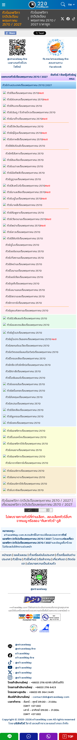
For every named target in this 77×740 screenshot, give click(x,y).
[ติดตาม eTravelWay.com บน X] (62, 18)
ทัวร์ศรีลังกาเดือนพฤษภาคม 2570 (25, 153)
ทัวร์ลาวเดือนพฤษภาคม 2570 (23, 232)
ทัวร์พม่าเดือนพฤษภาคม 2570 (24, 225)
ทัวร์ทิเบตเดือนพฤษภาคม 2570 (24, 106)
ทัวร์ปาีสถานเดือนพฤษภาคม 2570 (25, 258)
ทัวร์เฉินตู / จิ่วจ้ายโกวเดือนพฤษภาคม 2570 (31, 112)
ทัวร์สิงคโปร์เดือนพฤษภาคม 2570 (26, 186)
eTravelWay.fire (24, 657)
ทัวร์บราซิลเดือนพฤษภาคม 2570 (25, 490)
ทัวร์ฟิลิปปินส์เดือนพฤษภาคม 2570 (25, 146)
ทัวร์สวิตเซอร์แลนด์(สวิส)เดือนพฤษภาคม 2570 (32, 352)
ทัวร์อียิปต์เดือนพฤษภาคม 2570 (25, 238)
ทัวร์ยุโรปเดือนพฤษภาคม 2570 (24, 333)
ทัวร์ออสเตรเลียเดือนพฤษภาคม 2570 (28, 325)
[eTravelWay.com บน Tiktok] (73, 18)
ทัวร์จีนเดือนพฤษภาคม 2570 (23, 93)
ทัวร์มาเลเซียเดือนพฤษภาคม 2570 (26, 192)
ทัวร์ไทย (17, 559)
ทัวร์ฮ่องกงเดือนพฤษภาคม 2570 (25, 99)
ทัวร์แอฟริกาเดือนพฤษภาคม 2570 (26, 431)
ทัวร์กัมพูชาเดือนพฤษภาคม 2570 (25, 213)
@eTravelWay (23, 662)
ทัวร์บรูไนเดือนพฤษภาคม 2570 (24, 198)
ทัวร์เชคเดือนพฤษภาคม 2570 (23, 423)
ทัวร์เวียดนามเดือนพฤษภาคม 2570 (26, 219)
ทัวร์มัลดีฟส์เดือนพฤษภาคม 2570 (26, 173)
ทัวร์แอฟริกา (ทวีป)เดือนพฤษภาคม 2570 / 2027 (11, 18)
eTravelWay (22, 653)
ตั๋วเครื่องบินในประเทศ (41, 555)
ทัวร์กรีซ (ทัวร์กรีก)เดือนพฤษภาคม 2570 (28, 365)
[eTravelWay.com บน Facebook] (68, 18)
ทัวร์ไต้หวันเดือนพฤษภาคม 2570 (25, 126)
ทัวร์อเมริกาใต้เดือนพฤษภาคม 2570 (27, 484)
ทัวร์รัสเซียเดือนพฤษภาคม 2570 (25, 410)
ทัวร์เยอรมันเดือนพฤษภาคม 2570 (26, 384)
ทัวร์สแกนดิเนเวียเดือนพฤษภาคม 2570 (27, 345)
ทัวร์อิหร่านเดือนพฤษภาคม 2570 (24, 264)
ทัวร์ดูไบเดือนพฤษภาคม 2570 (22, 245)
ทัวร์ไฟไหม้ (30, 559)
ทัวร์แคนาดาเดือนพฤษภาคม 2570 (26, 477)
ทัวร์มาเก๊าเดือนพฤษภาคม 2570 (24, 119)
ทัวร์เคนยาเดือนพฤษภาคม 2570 (24, 450)
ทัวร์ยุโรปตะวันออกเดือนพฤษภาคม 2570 (28, 339)
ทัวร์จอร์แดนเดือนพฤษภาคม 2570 (25, 251)
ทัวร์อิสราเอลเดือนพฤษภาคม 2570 (25, 296)
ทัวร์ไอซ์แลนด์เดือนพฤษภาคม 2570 (25, 378)
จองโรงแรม (20, 555)
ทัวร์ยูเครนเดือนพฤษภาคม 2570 (25, 416)
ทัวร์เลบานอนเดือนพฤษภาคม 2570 (25, 290)
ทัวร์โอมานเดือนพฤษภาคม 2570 (24, 270)
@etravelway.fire (17, 59)
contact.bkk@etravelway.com (51, 697)
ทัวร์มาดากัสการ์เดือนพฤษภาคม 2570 (27, 463)
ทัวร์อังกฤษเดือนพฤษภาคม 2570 (24, 397)
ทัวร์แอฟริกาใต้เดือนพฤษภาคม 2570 (27, 443)
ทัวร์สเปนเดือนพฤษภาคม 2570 (23, 403)
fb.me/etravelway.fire (56, 59)
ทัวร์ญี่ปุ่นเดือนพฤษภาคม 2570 (24, 133)
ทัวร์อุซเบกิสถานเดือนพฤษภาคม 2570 (27, 310)
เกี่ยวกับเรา (59, 559)
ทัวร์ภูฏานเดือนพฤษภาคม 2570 (23, 179)
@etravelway (39, 589)
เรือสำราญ (44, 559)
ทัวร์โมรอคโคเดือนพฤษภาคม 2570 (26, 437)
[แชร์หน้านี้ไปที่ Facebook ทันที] (10, 34)
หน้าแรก (7, 555)
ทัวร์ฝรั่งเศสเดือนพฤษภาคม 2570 (26, 391)
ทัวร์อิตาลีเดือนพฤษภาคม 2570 (23, 371)
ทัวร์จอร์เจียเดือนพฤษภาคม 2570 (24, 277)
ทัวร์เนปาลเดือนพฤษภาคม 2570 (25, 166)
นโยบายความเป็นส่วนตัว (41, 563)
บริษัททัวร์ (19, 723)
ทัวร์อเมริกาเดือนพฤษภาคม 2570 (25, 471)
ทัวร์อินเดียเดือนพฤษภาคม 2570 (25, 160)
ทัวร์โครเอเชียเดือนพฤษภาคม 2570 (25, 358)
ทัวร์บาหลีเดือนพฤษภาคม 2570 (24, 205)
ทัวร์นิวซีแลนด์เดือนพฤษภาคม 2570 (27, 318)
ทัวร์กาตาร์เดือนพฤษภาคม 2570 (24, 303)
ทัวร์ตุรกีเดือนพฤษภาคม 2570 (22, 283)
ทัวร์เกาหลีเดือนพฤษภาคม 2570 (25, 139)
